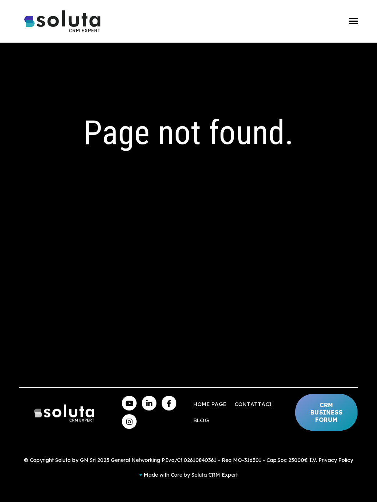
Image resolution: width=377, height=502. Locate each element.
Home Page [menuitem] (210, 404)
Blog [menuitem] (201, 420)
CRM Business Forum (326, 412)
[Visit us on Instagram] (129, 421)
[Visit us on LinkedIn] (149, 403)
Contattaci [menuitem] (253, 404)
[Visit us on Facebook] (169, 403)
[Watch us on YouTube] (129, 403)
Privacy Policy (335, 460)
